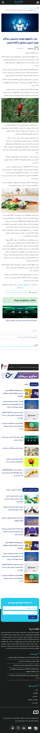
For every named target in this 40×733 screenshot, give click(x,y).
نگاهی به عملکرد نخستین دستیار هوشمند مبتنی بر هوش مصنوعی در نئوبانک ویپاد (13, 499)
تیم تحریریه (30, 48)
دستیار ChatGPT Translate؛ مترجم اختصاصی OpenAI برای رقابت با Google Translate (13, 393)
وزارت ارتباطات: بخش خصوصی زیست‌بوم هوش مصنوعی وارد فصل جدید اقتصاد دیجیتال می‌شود (12, 531)
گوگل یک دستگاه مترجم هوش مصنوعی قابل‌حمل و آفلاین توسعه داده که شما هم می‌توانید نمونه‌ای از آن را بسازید (12, 404)
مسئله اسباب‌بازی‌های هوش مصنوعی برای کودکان (26, 665)
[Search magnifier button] (2, 2)
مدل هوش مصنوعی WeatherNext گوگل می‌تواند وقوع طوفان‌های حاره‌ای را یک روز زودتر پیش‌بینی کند (12, 472)
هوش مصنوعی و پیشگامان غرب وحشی (13, 448)
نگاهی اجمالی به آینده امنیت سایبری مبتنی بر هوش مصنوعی (21, 320)
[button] (38, 2)
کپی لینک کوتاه (32, 292)
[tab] (34, 384)
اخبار (25, 8)
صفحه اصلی (33, 8)
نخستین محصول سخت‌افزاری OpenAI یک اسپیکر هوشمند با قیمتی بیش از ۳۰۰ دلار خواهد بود (12, 415)
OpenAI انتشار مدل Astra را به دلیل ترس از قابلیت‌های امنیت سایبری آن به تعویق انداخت (12, 426)
